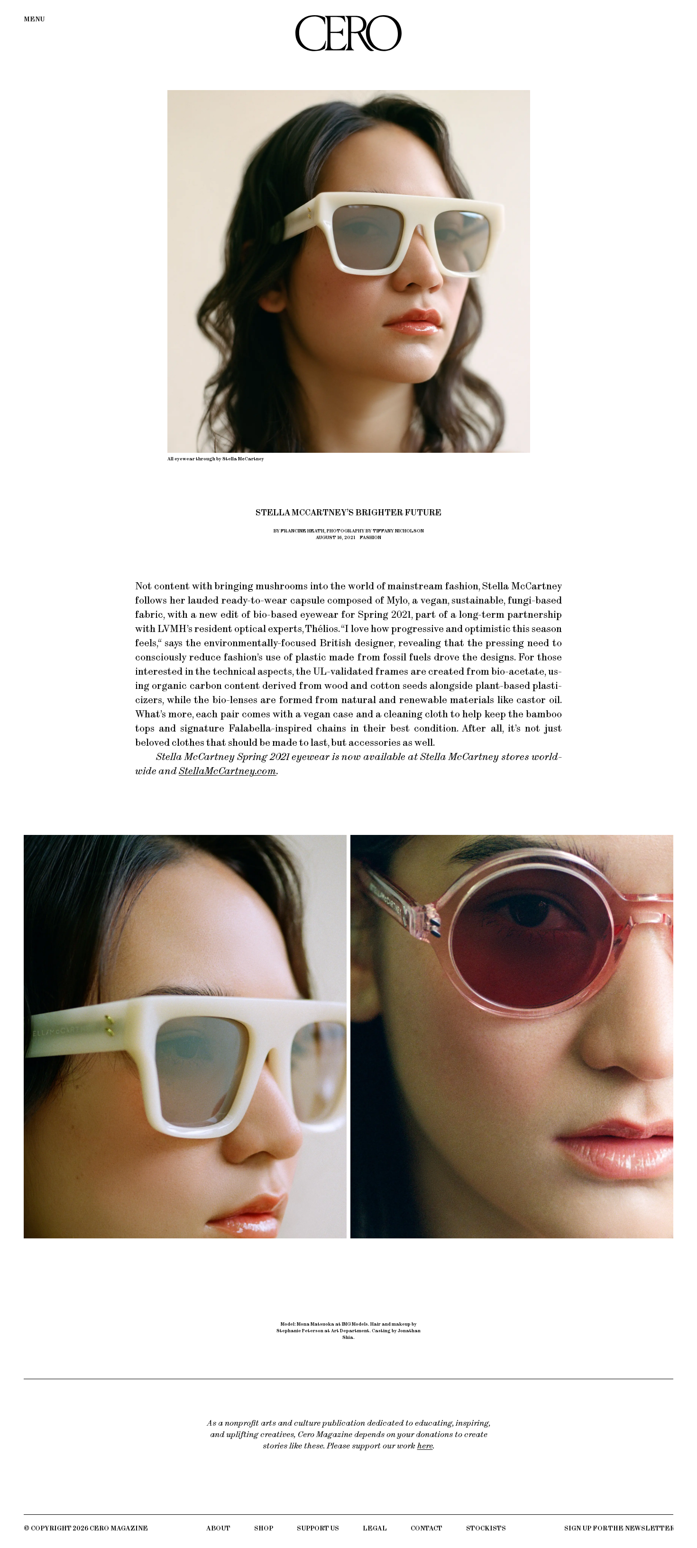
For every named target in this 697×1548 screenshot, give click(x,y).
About (218, 1528)
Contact (426, 1528)
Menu (34, 19)
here (425, 1445)
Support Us (318, 1528)
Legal (375, 1528)
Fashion (370, 537)
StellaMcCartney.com (227, 770)
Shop (263, 1528)
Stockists (486, 1528)
